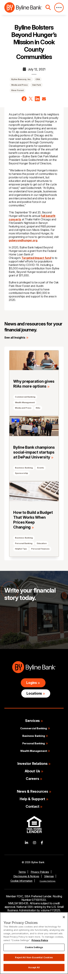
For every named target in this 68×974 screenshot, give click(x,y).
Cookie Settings (47, 881)
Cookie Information (21, 880)
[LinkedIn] (26, 842)
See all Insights (14, 337)
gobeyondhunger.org (23, 240)
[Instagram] (35, 842)
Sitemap (49, 876)
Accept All (34, 967)
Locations (34, 693)
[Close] (64, 917)
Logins (31, 683)
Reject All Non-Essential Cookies (34, 957)
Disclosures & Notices (26, 876)
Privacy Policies (40, 872)
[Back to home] (23, 7)
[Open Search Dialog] (48, 7)
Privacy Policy (40, 940)
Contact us (18, 623)
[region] (34, 943)
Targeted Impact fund (36, 258)
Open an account (23, 634)
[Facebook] (42, 842)
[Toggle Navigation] (59, 7)
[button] (24, 98)
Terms (22, 872)
